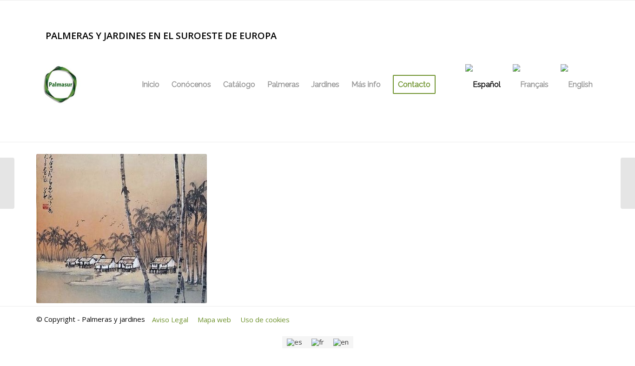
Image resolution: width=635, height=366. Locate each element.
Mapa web (214, 319)
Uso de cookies (265, 319)
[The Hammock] (7, 183)
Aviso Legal (170, 319)
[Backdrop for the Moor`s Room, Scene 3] (628, 183)
